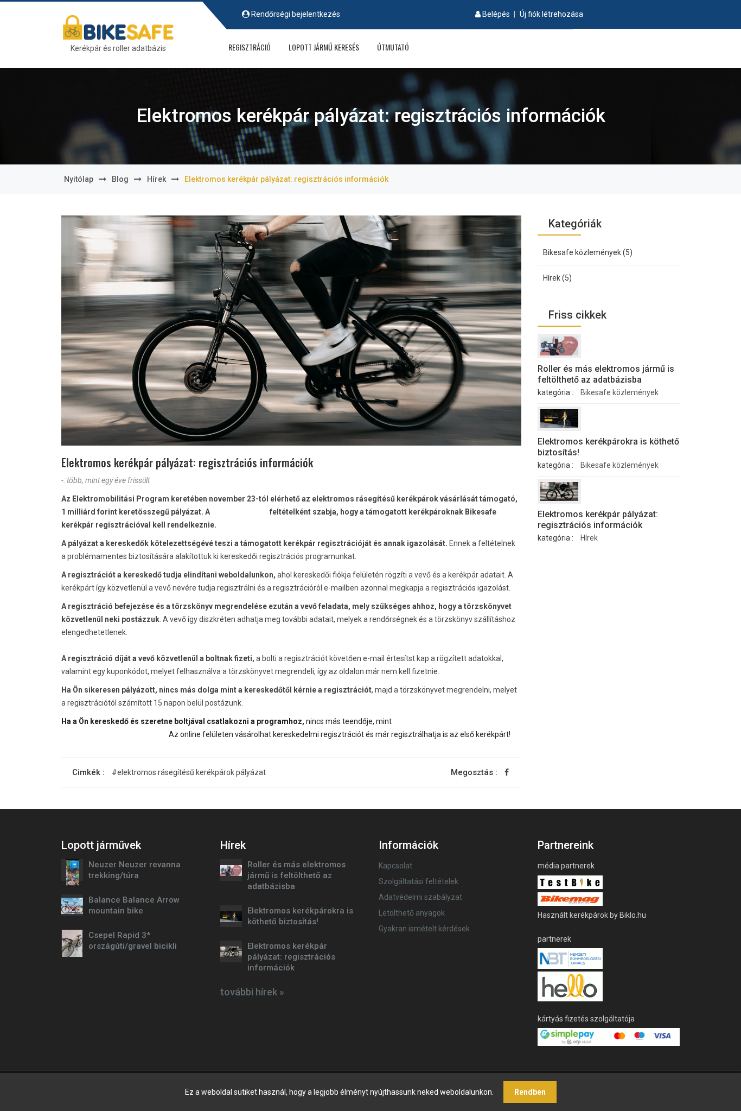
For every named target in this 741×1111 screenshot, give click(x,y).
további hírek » (252, 992)
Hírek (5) (557, 278)
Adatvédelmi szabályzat (420, 897)
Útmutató (393, 47)
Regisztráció (249, 47)
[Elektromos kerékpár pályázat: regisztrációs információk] (559, 491)
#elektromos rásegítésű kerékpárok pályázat (189, 772)
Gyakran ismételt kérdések (424, 928)
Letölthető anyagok (412, 913)
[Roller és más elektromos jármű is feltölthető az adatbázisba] (559, 346)
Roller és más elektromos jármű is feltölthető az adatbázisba (606, 374)
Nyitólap (78, 179)
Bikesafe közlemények (619, 392)
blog (120, 179)
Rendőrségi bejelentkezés (295, 14)
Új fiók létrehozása (551, 14)
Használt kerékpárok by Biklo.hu (592, 915)
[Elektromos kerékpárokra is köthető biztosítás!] (559, 418)
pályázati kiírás (238, 511)
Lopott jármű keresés (324, 47)
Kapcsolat (395, 865)
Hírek (156, 179)
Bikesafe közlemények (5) (588, 252)
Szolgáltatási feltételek (418, 881)
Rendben (530, 1092)
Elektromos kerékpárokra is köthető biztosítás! (608, 447)
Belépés (496, 14)
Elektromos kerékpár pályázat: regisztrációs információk (598, 519)
